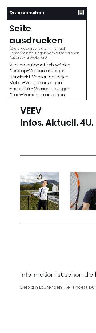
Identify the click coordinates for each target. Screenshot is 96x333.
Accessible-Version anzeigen (40, 89)
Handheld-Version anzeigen (39, 77)
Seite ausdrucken (36, 34)
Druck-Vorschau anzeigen (37, 95)
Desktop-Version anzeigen (38, 71)
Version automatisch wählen (40, 65)
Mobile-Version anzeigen (36, 83)
